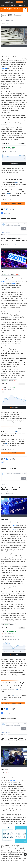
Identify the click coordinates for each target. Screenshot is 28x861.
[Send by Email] (14, 209)
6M (11, 151)
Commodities (22, 5)
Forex (15, 5)
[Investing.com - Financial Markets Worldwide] (8, 2)
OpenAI (14, 525)
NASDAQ (4, 68)
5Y (15, 151)
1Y (13, 151)
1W (5, 151)
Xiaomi (13, 283)
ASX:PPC (12, 781)
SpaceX (14, 529)
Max (18, 151)
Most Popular (9, 5)
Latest (3, 5)
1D (3, 151)
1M (8, 151)
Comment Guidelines (5, 232)
